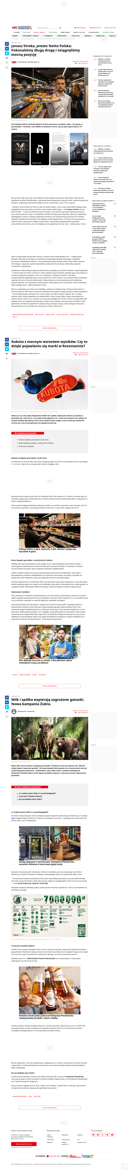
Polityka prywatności (65, 1143)
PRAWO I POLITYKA (79, 32)
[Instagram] (102, 1135)
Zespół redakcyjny (50, 1136)
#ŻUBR (30, 1096)
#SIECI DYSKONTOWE (62, 314)
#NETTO (15, 316)
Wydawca (80, 1135)
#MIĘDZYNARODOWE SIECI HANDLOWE (23, 314)
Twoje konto (50, 1139)
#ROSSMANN (42, 674)
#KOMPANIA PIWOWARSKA (20, 1096)
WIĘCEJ (112, 36)
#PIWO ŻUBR (37, 1096)
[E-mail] (7, 63)
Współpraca (65, 1135)
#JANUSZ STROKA (50, 314)
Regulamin (50, 1142)
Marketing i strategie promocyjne (27, 38)
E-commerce (48, 36)
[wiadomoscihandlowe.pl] (22, 27)
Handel (15, 36)
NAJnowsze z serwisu (102, 56)
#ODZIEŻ (34, 674)
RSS (78, 1139)
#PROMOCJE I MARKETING (77, 314)
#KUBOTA (15, 674)
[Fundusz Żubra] (49, 916)
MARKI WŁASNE (65, 32)
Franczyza (100, 36)
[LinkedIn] (93, 1135)
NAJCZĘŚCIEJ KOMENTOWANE (103, 201)
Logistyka (76, 36)
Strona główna (15, 38)
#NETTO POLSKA (39, 314)
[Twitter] (7, 53)
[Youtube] (112, 1135)
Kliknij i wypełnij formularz (24, 1144)
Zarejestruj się (66, 1139)
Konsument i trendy (31, 36)
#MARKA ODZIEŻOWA (25, 674)
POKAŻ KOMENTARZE (50, 328)
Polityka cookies (82, 1142)
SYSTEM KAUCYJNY (93, 32)
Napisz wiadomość (82, 63)
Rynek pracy (62, 36)
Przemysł (88, 36)
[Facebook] (7, 44)
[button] (43, 167)
